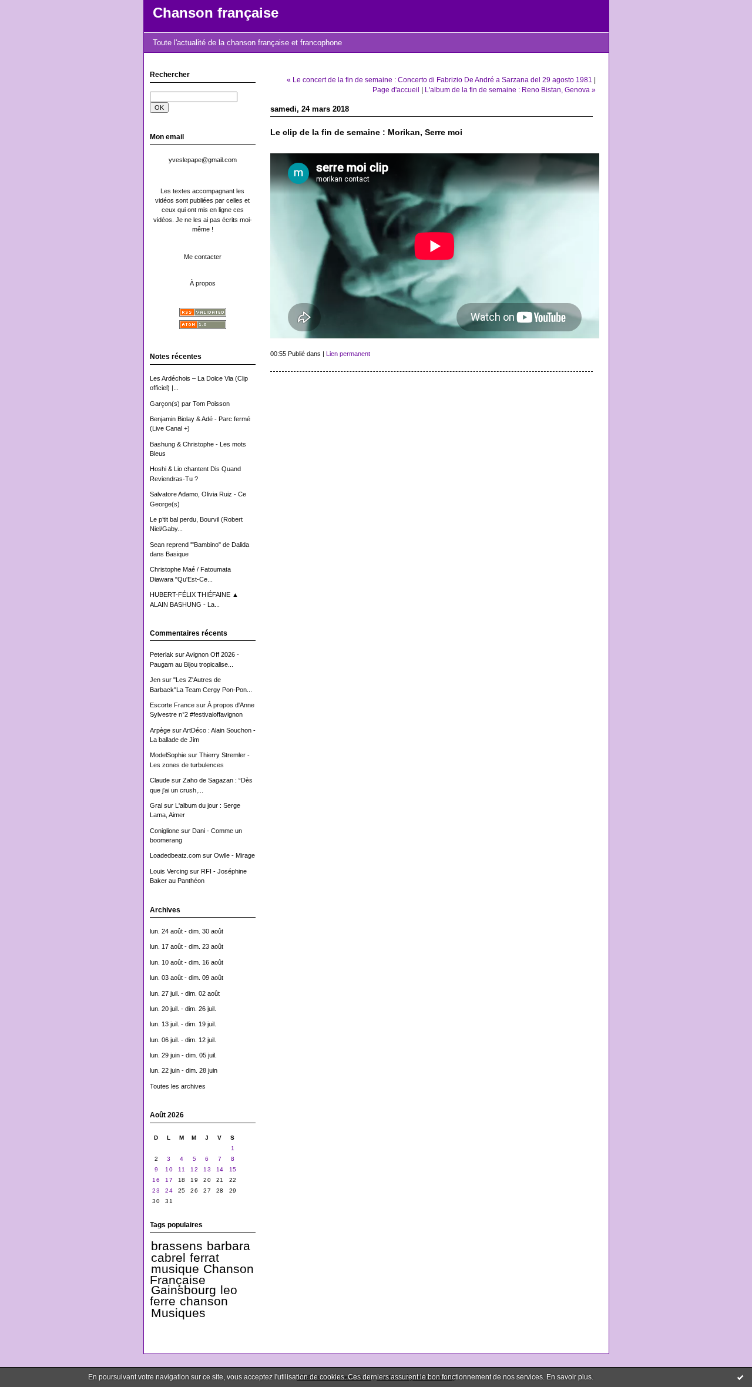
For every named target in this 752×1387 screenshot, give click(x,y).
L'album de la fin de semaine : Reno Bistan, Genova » (510, 89)
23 (156, 1190)
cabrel (168, 1258)
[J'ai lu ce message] (740, 1377)
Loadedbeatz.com (175, 855)
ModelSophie (168, 754)
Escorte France (172, 704)
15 (233, 1169)
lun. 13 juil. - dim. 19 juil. (183, 1023)
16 (156, 1180)
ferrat (204, 1258)
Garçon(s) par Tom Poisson (190, 403)
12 (194, 1169)
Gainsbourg (183, 1290)
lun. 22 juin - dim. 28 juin (183, 1070)
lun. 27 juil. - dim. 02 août (185, 993)
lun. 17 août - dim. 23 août (186, 946)
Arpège (160, 730)
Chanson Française (202, 1274)
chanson (204, 1301)
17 (169, 1180)
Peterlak (161, 654)
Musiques (178, 1313)
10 (169, 1169)
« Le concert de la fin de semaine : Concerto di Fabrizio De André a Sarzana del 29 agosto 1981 (439, 79)
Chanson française (215, 13)
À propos (203, 283)
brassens (177, 1246)
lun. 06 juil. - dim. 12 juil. (183, 1039)
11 (181, 1169)
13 (207, 1169)
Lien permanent (348, 353)
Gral (156, 805)
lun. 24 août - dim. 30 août (186, 931)
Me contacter (202, 256)
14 (220, 1169)
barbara (228, 1246)
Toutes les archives (178, 1086)
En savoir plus (569, 1377)
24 (169, 1190)
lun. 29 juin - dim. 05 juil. (183, 1055)
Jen (155, 679)
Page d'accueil (395, 89)
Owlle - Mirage (234, 855)
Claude (160, 780)
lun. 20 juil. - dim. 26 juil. (183, 1008)
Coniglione (164, 830)
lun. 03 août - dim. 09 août (186, 977)
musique (175, 1269)
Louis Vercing (169, 871)
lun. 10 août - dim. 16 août (186, 962)
